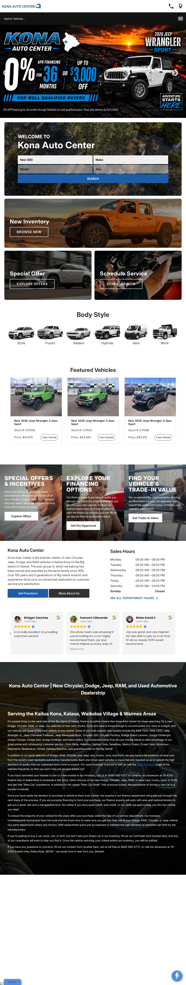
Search (93, 185)
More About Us (69, 599)
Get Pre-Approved (83, 532)
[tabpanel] (93, 74)
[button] (10, 639)
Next (181, 78)
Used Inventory (146, 770)
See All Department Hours (134, 604)
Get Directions (28, 599)
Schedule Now (121, 290)
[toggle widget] (176, 975)
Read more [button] (77, 655)
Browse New (29, 238)
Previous (14, 78)
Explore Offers (32, 290)
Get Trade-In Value (145, 524)
